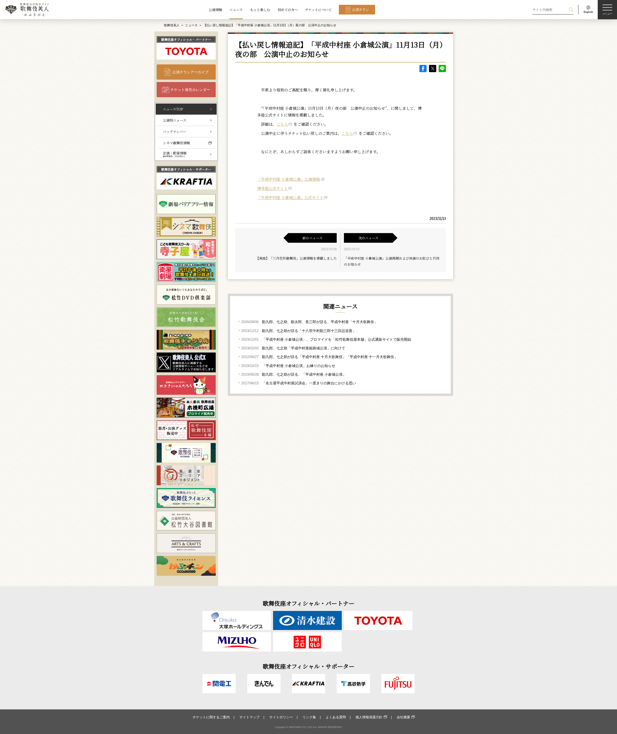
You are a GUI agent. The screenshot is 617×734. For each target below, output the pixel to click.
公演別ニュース (174, 120)
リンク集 (309, 717)
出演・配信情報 (175, 154)
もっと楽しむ (260, 9)
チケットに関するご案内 (211, 717)
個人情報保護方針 (368, 717)
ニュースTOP (173, 109)
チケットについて (318, 9)
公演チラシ (360, 10)
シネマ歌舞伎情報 (176, 142)
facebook (423, 68)
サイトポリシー (281, 717)
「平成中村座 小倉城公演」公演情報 (288, 179)
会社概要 (403, 717)
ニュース (236, 9)
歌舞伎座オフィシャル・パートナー (186, 39)
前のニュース (312, 237)
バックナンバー (174, 131)
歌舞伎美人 (172, 25)
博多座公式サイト (272, 188)
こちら (282, 124)
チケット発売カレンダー (190, 90)
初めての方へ (288, 9)
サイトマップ (249, 717)
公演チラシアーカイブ (190, 72)
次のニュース (368, 237)
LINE (442, 68)
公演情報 (215, 9)
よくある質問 (336, 717)
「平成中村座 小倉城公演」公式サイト (290, 197)
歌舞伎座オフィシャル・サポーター (186, 169)
